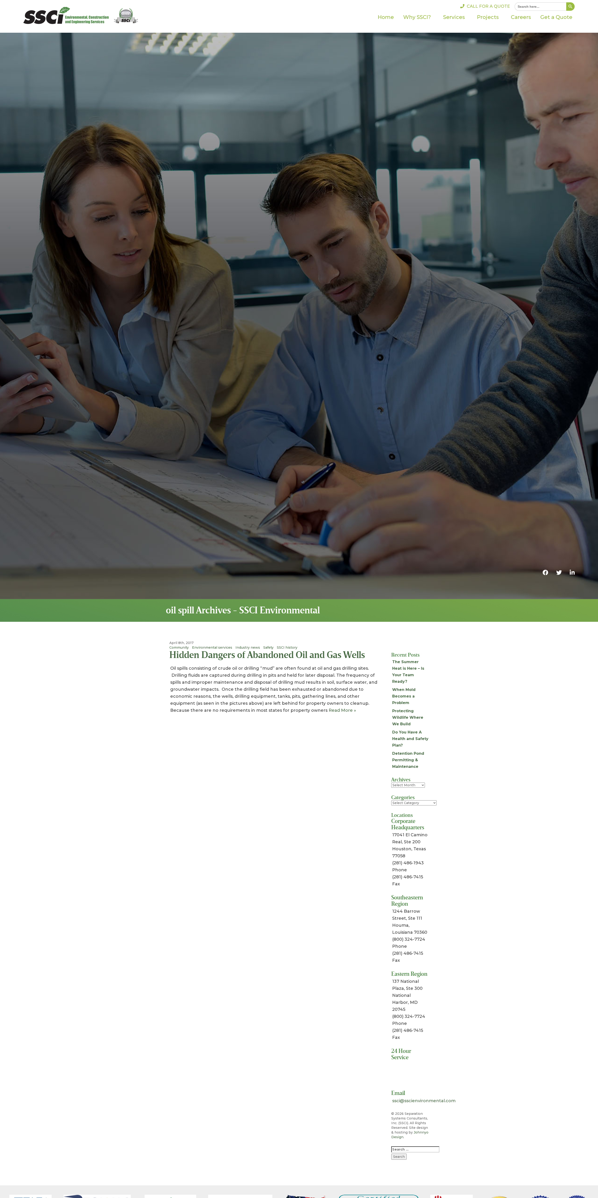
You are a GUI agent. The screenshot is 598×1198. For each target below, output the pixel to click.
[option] (299, 299)
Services (454, 17)
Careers (521, 17)
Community (179, 647)
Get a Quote (556, 17)
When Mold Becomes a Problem (404, 696)
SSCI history (287, 647)
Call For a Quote (488, 6)
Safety (268, 647)
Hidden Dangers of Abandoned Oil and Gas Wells (267, 655)
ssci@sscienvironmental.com (424, 1100)
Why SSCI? (417, 17)
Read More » (342, 710)
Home (386, 17)
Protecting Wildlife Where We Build (407, 717)
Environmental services (212, 647)
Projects (488, 17)
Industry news (247, 647)
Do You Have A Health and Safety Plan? (410, 738)
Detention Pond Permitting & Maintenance (408, 760)
